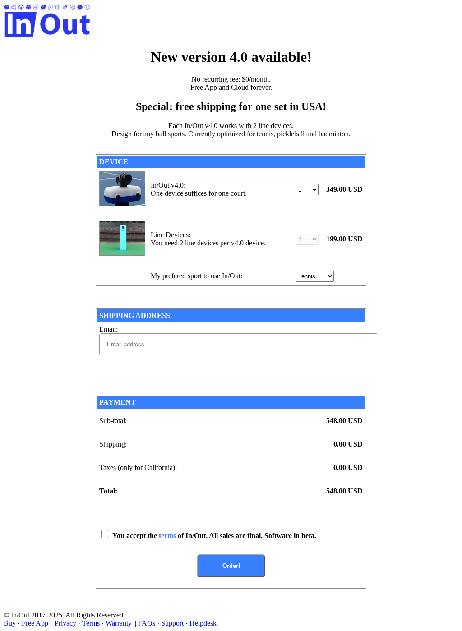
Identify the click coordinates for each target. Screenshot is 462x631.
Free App (35, 623)
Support (172, 623)
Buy (10, 623)
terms (167, 535)
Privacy (65, 623)
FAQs (146, 623)
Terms (91, 623)
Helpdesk (203, 623)
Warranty (119, 623)
